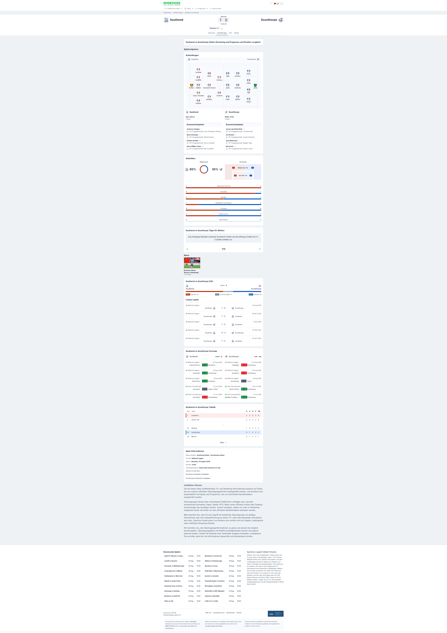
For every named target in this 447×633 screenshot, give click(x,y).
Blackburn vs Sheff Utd (172, 596)
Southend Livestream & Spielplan (197, 474)
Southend (190, 289)
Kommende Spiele (171, 552)
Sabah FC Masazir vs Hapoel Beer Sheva (175, 556)
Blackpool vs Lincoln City (213, 556)
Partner (239, 613)
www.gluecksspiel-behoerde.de (214, 626)
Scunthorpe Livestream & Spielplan (198, 478)
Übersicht (211, 33)
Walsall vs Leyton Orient (172, 581)
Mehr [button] (222, 442)
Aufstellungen (222, 33)
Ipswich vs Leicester (212, 576)
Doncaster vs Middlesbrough (174, 566)
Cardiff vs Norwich (170, 561)
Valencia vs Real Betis (212, 596)
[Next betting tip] (259, 249)
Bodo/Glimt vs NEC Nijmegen (214, 591)
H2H (230, 33)
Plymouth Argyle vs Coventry (215, 581)
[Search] (270, 3)
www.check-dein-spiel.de (188, 626)
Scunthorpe (256, 289)
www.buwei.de (169, 628)
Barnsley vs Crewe (211, 566)
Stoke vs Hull (168, 601)
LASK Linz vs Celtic (211, 601)
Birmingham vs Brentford (213, 586)
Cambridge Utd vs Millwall (173, 571)
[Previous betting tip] (187, 249)
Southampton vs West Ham (173, 576)
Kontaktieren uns (218, 613)
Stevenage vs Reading (171, 591)
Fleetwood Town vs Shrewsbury (175, 586)
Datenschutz (230, 613)
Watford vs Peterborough (213, 561)
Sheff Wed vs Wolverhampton (215, 571)
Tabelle (236, 33)
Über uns (208, 613)
